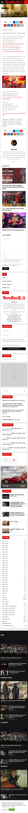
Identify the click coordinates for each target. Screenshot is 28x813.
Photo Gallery (5, 604)
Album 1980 (5, 543)
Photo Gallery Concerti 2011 (8, 608)
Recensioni (4, 621)
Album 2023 (5, 584)
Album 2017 (5, 571)
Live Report (4, 599)
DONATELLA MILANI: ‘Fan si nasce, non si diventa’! (12, 789)
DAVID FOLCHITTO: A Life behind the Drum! (13, 230)
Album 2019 (5, 575)
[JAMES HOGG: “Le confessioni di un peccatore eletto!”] (14, 690)
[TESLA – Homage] (5, 523)
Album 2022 (5, 582)
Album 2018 (5, 573)
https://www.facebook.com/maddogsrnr (11, 47)
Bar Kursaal (5, 119)
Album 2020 (5, 578)
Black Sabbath (12, 119)
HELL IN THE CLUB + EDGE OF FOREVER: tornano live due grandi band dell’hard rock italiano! (13, 187)
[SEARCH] (24, 391)
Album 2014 (5, 565)
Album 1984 (5, 545)
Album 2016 (5, 569)
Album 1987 (5, 547)
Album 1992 (5, 552)
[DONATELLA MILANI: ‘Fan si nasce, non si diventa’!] (14, 778)
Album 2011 (5, 558)
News (3, 8)
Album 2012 (5, 560)
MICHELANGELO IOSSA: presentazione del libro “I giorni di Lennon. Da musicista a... (17, 716)
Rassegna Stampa (6, 677)
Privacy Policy (5, 265)
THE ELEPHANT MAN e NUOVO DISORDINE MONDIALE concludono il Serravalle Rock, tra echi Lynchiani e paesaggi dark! (13, 405)
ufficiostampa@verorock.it (14, 316)
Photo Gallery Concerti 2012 (8, 610)
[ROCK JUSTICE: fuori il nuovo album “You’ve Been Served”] (4, 673)
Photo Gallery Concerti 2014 (8, 612)
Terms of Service (13, 265)
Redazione (5, 15)
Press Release (5, 617)
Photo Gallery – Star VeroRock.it (9, 606)
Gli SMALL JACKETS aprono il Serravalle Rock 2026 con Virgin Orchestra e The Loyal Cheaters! (13, 411)
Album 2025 (5, 588)
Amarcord (4, 593)
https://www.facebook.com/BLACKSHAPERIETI (13, 51)
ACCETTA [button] (12, 809)
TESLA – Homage (6, 416)
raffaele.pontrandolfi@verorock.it (14, 319)
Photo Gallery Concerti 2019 (8, 614)
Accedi (3, 278)
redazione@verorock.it (16, 315)
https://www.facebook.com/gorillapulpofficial (13, 44)
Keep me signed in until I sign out (11, 345)
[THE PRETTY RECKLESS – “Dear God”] (5, 531)
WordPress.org (5, 287)
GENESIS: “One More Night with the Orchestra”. (13, 400)
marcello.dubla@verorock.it (14, 321)
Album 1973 (5, 541)
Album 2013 (5, 562)
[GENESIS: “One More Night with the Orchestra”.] (5, 496)
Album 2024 (5, 586)
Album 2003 (5, 554)
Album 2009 (5, 556)
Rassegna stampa (6, 619)
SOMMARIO (6, 8)
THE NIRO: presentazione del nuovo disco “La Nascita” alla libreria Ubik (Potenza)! (17, 708)
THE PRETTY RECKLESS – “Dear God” (11, 419)
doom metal (10, 121)
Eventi (3, 595)
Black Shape (19, 119)
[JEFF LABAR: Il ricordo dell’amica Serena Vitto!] (4, 796)
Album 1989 (5, 549)
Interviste (4, 597)
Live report (4, 722)
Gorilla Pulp (17, 121)
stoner (4, 126)
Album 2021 (5, 580)
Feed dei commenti (7, 284)
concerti (5, 121)
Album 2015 (5, 567)
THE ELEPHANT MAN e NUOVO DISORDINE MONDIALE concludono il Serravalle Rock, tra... (18, 752)
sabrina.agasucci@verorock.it (13, 318)
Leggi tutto (5, 809)
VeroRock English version (7, 625)
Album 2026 (5, 591)
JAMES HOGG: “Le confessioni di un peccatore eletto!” (13, 700)
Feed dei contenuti (7, 281)
